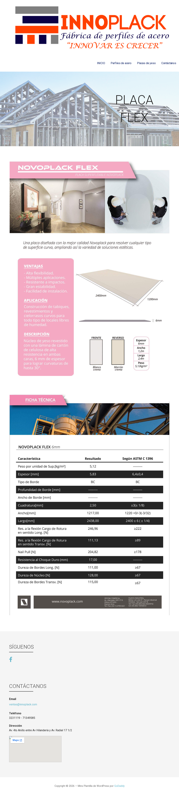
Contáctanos (168, 63)
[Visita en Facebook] (10, 659)
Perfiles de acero (121, 63)
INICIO (101, 63)
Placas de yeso (146, 63)
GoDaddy (119, 786)
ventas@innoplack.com (23, 704)
